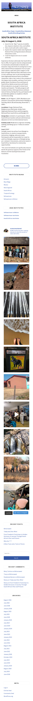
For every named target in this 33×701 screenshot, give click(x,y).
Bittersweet (7, 529)
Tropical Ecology (9, 193)
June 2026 (7, 606)
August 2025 (7, 611)
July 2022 (7, 640)
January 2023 (8, 637)
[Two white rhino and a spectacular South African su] (16, 469)
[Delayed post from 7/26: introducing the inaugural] (16, 414)
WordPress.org (8, 696)
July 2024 (7, 623)
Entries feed (7, 690)
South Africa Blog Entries (16, 33)
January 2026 (8, 608)
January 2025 (8, 620)
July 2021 (7, 648)
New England (8, 188)
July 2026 (7, 603)
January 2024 (8, 628)
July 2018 (7, 671)
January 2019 (8, 666)
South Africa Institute (11, 218)
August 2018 (7, 668)
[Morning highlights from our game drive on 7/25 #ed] (16, 497)
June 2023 (7, 634)
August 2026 (7, 600)
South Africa (7, 190)
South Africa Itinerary (23, 31)
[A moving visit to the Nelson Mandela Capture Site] (16, 304)
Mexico (6, 185)
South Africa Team (8, 31)
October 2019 (8, 657)
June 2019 (7, 663)
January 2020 (8, 654)
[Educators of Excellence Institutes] (16, 6)
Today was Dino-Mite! (10, 531)
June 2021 (7, 651)
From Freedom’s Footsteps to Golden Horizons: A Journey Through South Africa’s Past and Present (15, 536)
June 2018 (7, 674)
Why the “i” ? (8, 541)
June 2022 (7, 643)
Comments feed (9, 693)
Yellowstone (7, 196)
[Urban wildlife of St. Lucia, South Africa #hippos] (16, 359)
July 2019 (7, 660)
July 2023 (7, 631)
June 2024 (7, 626)
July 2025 (7, 614)
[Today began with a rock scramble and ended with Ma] (16, 277)
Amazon (6, 179)
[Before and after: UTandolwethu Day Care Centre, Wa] (16, 387)
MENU (17, 15)
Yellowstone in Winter (11, 199)
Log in (6, 688)
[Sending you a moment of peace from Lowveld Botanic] (16, 442)
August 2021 (7, 646)
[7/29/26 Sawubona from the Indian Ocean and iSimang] (16, 332)
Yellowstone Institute (11, 215)
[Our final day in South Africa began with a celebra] (16, 249)
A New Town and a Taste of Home (14, 544)
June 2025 (7, 617)
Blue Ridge (7, 182)
